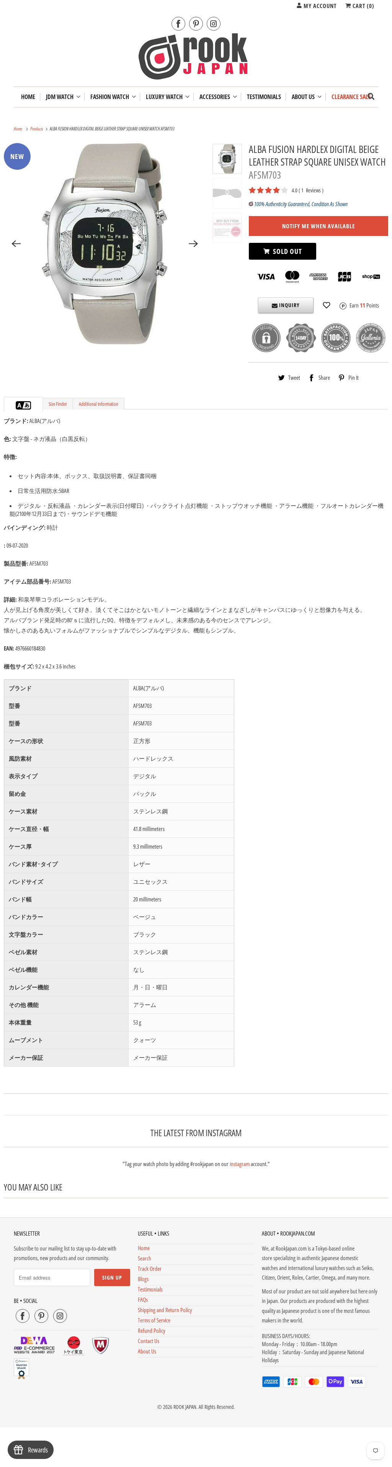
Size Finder (58, 403)
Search (144, 1258)
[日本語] (27, 405)
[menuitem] (63, 97)
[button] (326, 305)
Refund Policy (151, 1330)
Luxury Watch (165, 97)
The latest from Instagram (196, 1133)
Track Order (150, 1268)
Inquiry (289, 305)
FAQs (143, 1299)
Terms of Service (154, 1320)
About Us (304, 97)
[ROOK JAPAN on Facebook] (178, 24)
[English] (19, 405)
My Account (319, 6)
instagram (240, 1164)
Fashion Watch (110, 97)
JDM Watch (61, 97)
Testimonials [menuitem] (264, 97)
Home (144, 1248)
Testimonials (150, 1289)
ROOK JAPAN (184, 1406)
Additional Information (98, 403)
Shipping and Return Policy (165, 1310)
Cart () (362, 6)
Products (37, 128)
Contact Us (148, 1341)
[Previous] (16, 243)
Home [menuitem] (28, 97)
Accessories (215, 97)
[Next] (193, 243)
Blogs (143, 1279)
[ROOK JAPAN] (196, 58)
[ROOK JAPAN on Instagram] (213, 24)
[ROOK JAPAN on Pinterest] (196, 24)
